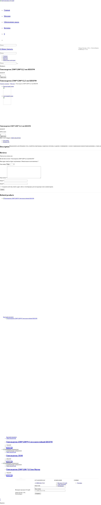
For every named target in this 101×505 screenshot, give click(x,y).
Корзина (5, 57)
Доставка (79, 483)
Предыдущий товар (8, 86)
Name (2, 180)
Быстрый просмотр (8, 317)
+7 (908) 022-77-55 (40, 483)
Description (6, 140)
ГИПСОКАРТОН (16, 138)
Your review (3, 177)
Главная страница (4, 83)
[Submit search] (17, 63)
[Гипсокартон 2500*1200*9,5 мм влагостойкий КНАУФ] (7, 104)
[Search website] (4, 40)
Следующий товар (8, 96)
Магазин (5, 59)
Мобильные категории (9, 60)
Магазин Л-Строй (62, 483)
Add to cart (3, 77)
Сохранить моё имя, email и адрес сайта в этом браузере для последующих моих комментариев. (27, 186)
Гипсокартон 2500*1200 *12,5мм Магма (23, 469)
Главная (5, 56)
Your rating (3, 164)
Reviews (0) (6, 142)
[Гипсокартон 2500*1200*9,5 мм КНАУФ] (7, 94)
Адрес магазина (61, 484)
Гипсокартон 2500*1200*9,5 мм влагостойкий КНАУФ (29, 442)
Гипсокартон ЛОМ (14, 456)
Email (2, 183)
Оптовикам (60, 485)
